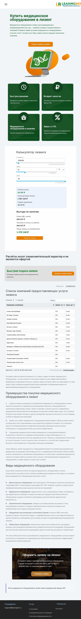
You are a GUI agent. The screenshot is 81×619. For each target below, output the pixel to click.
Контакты (59, 608)
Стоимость (20, 157)
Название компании (15, 305)
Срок (18, 175)
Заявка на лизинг (30, 238)
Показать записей (14, 300)
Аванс (18, 166)
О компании (33, 609)
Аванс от (59, 305)
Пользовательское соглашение (40, 613)
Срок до (69, 305)
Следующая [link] (68, 370)
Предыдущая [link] (56, 370)
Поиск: (53, 300)
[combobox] (60, 173)
